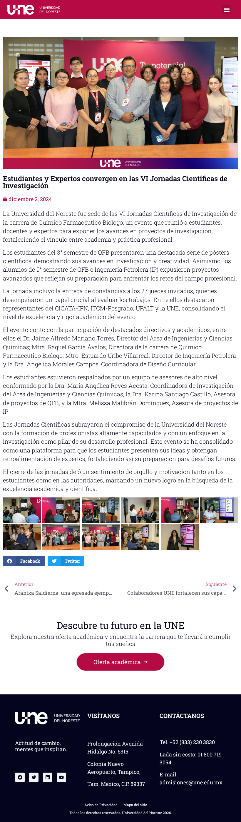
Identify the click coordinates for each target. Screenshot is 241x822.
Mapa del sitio (135, 804)
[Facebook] (20, 777)
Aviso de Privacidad (101, 804)
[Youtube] (61, 777)
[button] (226, 9)
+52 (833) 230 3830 (192, 742)
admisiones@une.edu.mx (191, 782)
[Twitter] (34, 777)
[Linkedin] (47, 777)
